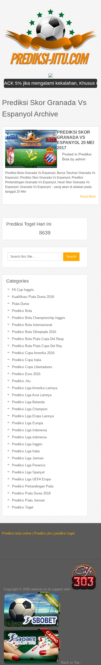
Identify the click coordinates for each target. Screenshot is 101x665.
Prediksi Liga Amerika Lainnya (34, 388)
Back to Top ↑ (71, 662)
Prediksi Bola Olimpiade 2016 (34, 332)
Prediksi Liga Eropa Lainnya (33, 416)
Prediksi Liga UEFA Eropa (31, 479)
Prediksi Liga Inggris (27, 444)
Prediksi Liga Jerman (28, 458)
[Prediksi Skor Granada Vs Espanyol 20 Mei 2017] (31, 149)
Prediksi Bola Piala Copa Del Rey (37, 346)
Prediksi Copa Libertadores (32, 367)
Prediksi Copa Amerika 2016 (33, 353)
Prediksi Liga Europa (27, 423)
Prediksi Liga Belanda (28, 402)
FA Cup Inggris (23, 290)
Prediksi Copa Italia (26, 360)
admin (80, 159)
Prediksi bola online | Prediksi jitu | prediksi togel (38, 533)
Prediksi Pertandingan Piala (32, 486)
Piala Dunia (20, 304)
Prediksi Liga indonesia (29, 437)
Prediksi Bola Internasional (32, 325)
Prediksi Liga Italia (26, 451)
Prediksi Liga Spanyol (28, 472)
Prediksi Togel (22, 507)
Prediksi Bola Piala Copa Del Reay (38, 339)
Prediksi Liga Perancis (29, 465)
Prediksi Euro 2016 (26, 374)
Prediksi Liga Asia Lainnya (32, 395)
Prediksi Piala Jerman (28, 500)
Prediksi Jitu (21, 381)
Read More (88, 196)
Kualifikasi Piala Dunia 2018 (33, 297)
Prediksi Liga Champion (29, 409)
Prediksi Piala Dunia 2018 (31, 493)
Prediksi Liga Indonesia (29, 430)
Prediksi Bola (22, 311)
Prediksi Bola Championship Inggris (38, 318)
